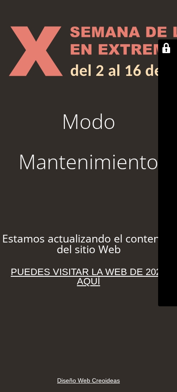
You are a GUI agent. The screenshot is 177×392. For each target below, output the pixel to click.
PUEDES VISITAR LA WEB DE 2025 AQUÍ (88, 276)
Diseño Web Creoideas (88, 380)
